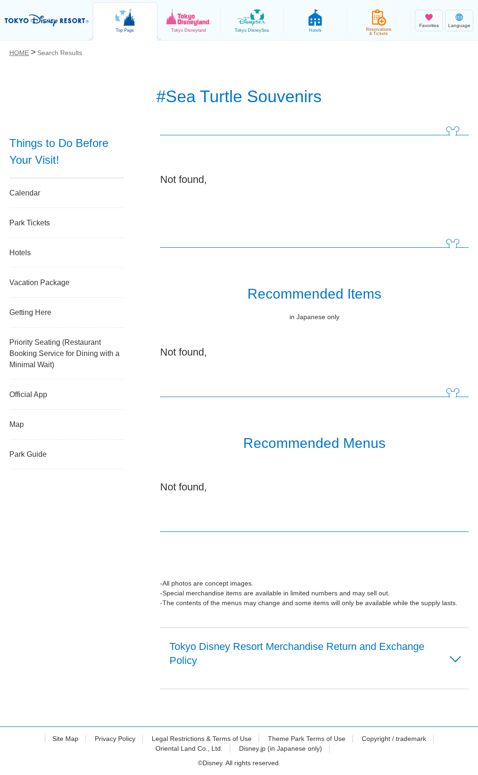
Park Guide (28, 454)
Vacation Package (39, 282)
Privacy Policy (115, 738)
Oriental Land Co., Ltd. (189, 748)
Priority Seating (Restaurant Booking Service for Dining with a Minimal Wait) (64, 353)
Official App (28, 394)
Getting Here (30, 312)
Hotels (20, 253)
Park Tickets (29, 223)
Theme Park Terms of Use (306, 738)
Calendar (24, 193)
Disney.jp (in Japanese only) (280, 748)
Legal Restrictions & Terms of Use (202, 738)
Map (16, 424)
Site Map (65, 738)
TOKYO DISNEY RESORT (47, 20)
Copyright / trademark (394, 738)
